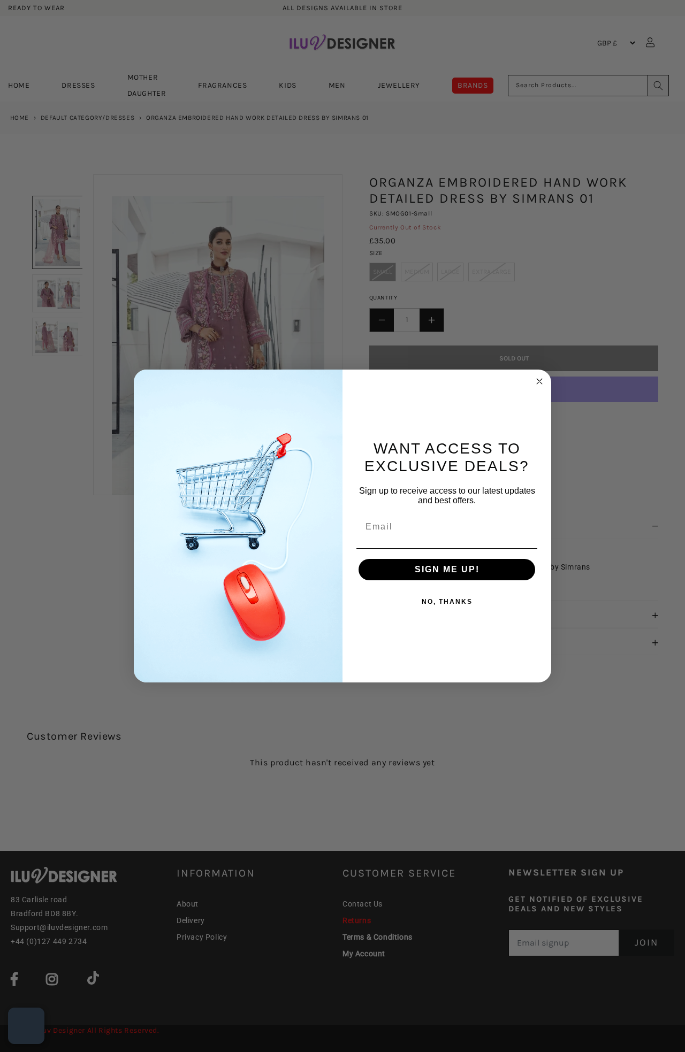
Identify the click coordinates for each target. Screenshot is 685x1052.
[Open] (26, 1026)
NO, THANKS (447, 601)
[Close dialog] (539, 381)
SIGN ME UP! (447, 569)
